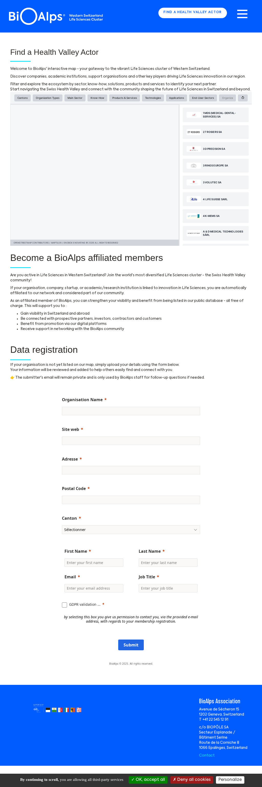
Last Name (150, 551)
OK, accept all (150, 780)
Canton (69, 518)
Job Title (147, 577)
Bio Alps (56, 16)
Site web (70, 429)
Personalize (230, 780)
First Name (75, 551)
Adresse (70, 459)
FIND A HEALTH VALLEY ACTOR (192, 12)
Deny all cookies (193, 780)
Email (70, 577)
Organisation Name (82, 399)
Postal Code (74, 488)
